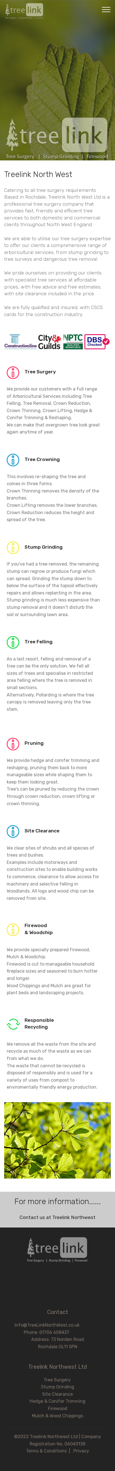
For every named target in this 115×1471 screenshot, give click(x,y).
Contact (57, 1312)
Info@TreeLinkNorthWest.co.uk (58, 1325)
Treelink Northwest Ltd (57, 1366)
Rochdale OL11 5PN (57, 1346)
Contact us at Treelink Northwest (57, 1217)
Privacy (81, 1451)
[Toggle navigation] (106, 9)
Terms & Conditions (46, 1451)
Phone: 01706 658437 (58, 1332)
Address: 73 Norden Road (57, 1339)
